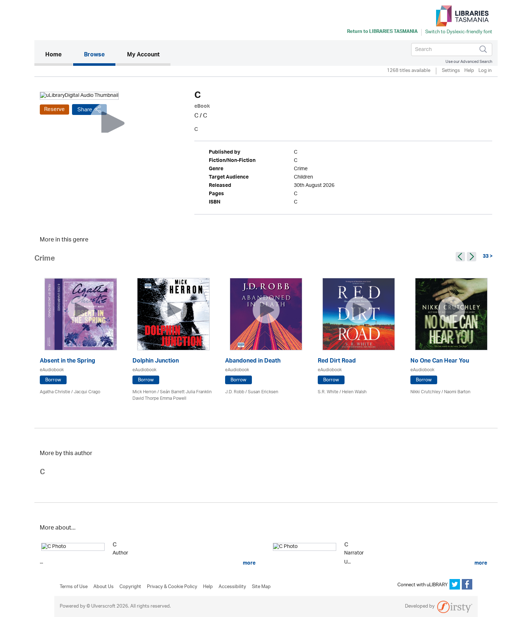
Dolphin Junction (155, 361)
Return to (382, 32)
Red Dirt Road (337, 361)
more (249, 563)
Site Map (261, 587)
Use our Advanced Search (469, 61)
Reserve (54, 109)
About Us (103, 587)
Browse (94, 55)
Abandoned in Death (252, 361)
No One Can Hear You (439, 361)
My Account (143, 55)
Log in (484, 71)
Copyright (130, 587)
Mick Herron (144, 392)
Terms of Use (74, 587)
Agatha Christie (55, 392)
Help (469, 71)
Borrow (53, 380)
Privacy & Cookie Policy (172, 587)
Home (58, 55)
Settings (451, 71)
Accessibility (232, 587)
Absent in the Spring (67, 361)
